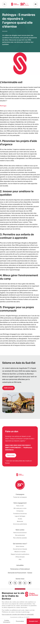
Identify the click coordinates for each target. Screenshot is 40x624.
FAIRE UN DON (8, 388)
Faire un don (11, 455)
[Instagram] (20, 583)
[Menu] (35, 4)
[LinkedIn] (25, 583)
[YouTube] (30, 583)
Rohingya (3, 106)
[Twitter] (15, 583)
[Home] (20, 4)
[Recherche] (4, 4)
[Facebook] (10, 583)
